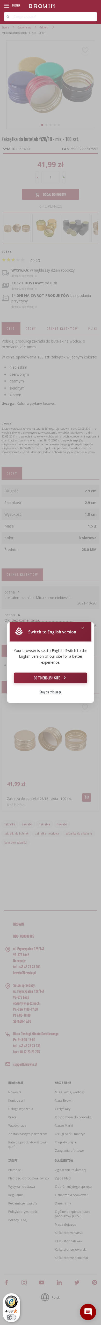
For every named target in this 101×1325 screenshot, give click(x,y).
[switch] (11, 1317)
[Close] (82, 628)
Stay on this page (50, 692)
